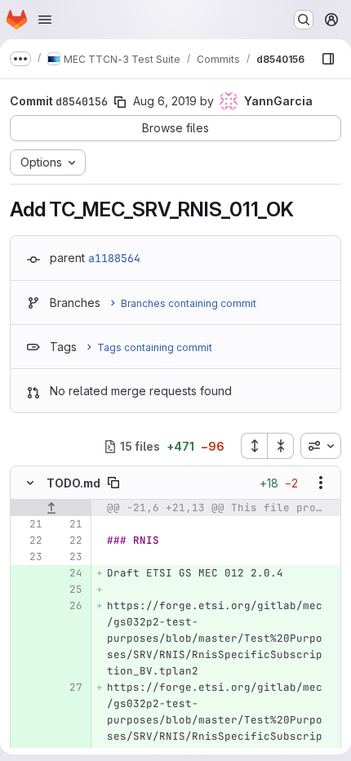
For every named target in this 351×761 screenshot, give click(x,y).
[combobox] (320, 446)
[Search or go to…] (303, 19)
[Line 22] (28, 540)
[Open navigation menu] (45, 20)
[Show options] (321, 482)
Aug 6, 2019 (165, 101)
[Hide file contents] (30, 482)
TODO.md (73, 483)
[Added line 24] (68, 573)
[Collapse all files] (281, 446)
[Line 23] (28, 557)
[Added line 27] (68, 687)
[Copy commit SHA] (120, 102)
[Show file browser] (328, 59)
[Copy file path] (113, 482)
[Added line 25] (68, 589)
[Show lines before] (51, 508)
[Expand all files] (254, 446)
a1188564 (114, 258)
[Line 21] (28, 524)
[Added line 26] (68, 606)
